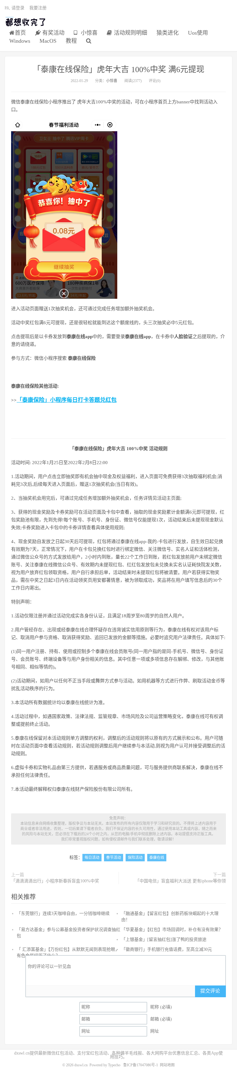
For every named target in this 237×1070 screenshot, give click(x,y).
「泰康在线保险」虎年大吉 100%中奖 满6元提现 (118, 69)
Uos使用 (198, 33)
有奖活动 (52, 33)
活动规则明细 (129, 33)
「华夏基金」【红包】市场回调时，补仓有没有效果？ (172, 929)
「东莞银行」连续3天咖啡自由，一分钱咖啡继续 (63, 913)
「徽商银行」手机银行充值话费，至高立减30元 (166, 949)
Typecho (114, 1065)
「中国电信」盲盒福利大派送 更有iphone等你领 (180, 881)
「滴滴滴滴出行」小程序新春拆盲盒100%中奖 (55, 881)
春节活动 (113, 857)
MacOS (48, 41)
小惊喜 (88, 33)
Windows (19, 41)
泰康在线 (156, 857)
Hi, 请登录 (14, 8)
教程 (71, 41)
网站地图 (167, 1065)
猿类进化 (167, 33)
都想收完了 (26, 22)
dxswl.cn (81, 1065)
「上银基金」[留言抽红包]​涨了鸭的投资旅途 (163, 939)
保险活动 (135, 857)
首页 (20, 33)
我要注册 (38, 8)
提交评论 (210, 991)
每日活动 (92, 857)
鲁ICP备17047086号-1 (140, 1065)
